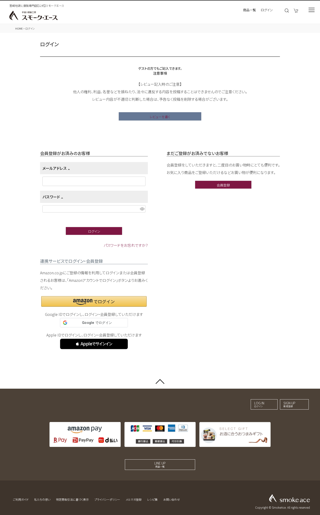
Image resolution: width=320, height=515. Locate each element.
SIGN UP (289, 404)
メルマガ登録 (133, 499)
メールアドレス (56, 168)
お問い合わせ (171, 499)
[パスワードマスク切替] (142, 208)
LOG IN (259, 404)
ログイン (267, 10)
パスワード (53, 197)
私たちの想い (42, 499)
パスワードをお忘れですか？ (126, 245)
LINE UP (160, 464)
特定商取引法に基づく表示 (72, 499)
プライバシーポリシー (107, 499)
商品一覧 (249, 10)
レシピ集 (152, 499)
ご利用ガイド (21, 499)
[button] (94, 344)
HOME (19, 28)
